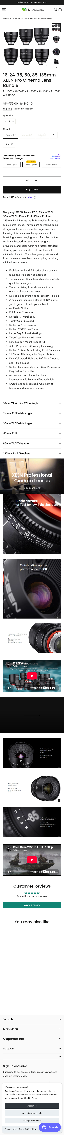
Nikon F (42, 135)
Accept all (32, 1105)
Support (8, 1048)
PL (54, 135)
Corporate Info (13, 1039)
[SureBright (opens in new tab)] (56, 155)
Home (5, 18)
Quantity (8, 115)
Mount (6, 129)
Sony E (9, 144)
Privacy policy (11, 1129)
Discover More (32, 487)
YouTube (53, 728)
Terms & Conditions (28, 1129)
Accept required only (32, 1113)
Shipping (7, 108)
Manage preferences (32, 1120)
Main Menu (10, 1029)
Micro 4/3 (27, 135)
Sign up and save (15, 1066)
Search (8, 1019)
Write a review (32, 905)
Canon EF (10, 135)
